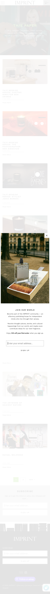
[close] (46, 235)
